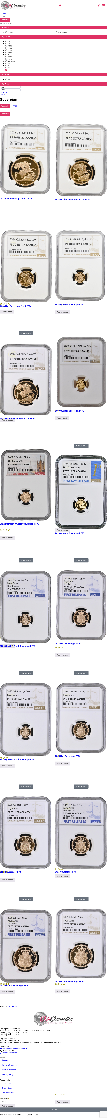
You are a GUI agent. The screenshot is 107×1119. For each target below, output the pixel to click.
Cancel (2, 94)
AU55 (9, 41)
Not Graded (12, 61)
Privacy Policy (7, 1075)
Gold (9, 79)
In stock (10, 32)
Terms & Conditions (9, 1065)
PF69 (9, 68)
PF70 (9, 70)
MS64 (10, 50)
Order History (7, 1088)
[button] (104, 5)
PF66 (9, 66)
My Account (6, 1083)
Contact (5, 1060)
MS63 (10, 48)
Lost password (7, 1093)
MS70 (10, 59)
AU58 (9, 44)
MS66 (10, 55)
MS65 (10, 52)
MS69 (10, 57)
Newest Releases (9, 1070)
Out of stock (62, 32)
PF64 (9, 63)
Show (4, 92)
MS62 (10, 46)
